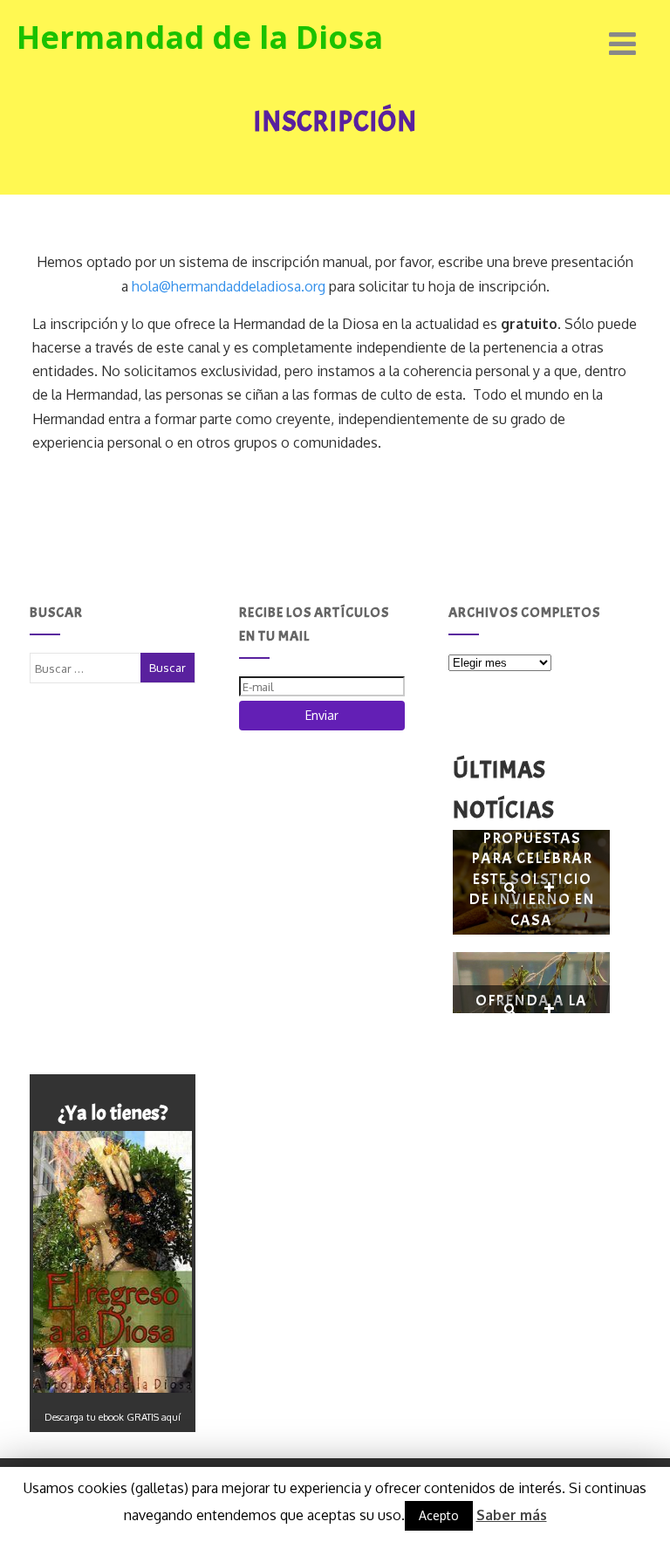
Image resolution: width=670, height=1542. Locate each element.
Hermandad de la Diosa (200, 37)
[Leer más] (549, 888)
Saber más (511, 1515)
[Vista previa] (510, 888)
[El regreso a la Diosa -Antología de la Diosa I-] (112, 1262)
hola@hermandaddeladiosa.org (228, 286)
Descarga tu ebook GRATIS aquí (112, 1417)
